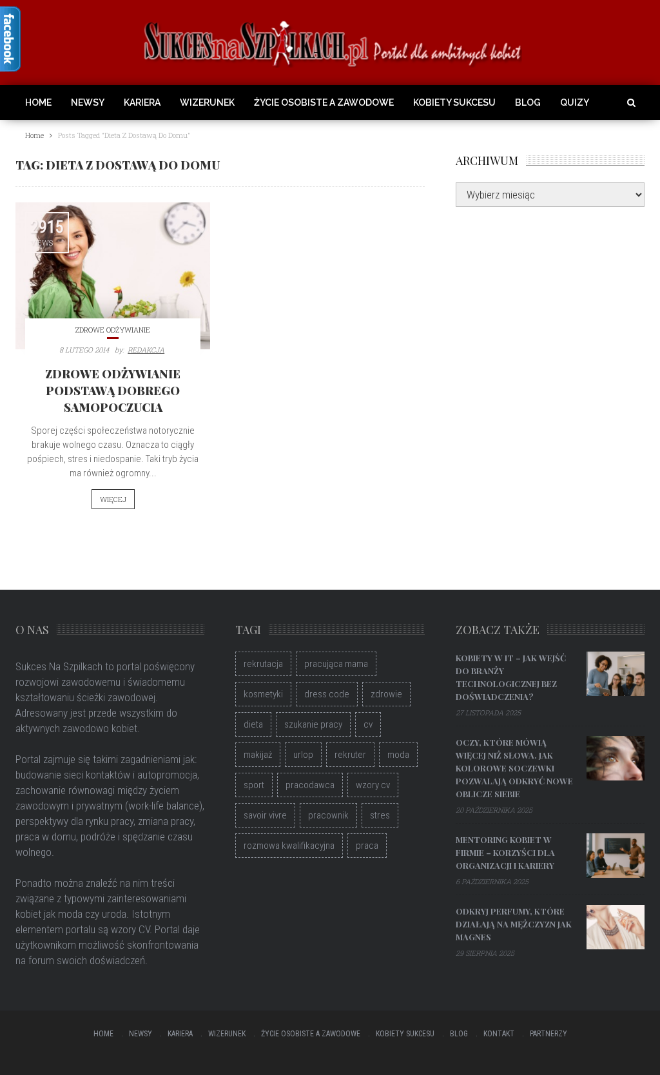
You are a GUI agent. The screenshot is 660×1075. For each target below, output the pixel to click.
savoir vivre (265, 815)
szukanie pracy (313, 724)
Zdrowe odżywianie (112, 329)
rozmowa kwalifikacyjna (289, 845)
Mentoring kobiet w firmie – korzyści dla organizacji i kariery (505, 852)
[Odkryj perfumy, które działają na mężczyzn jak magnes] (616, 927)
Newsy (87, 102)
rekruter (350, 754)
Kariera (142, 102)
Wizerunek (207, 102)
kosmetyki (263, 694)
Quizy (574, 102)
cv (368, 724)
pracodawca (310, 785)
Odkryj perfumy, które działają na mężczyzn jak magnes (514, 924)
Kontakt (498, 1034)
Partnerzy (548, 1034)
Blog (528, 102)
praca (367, 845)
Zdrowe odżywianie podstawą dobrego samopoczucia (112, 390)
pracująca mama (336, 664)
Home (38, 102)
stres (380, 815)
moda (398, 754)
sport (254, 785)
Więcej (113, 499)
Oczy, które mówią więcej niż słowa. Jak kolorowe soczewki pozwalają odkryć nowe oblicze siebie (514, 768)
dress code (326, 694)
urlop (303, 754)
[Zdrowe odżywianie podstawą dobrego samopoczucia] (112, 276)
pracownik (328, 815)
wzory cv (373, 785)
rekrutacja (263, 664)
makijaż (258, 754)
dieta (253, 724)
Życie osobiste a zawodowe (324, 102)
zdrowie (386, 694)
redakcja (146, 349)
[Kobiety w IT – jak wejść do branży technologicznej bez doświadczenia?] (616, 673)
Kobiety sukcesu (454, 102)
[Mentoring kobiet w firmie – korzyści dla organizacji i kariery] (616, 855)
